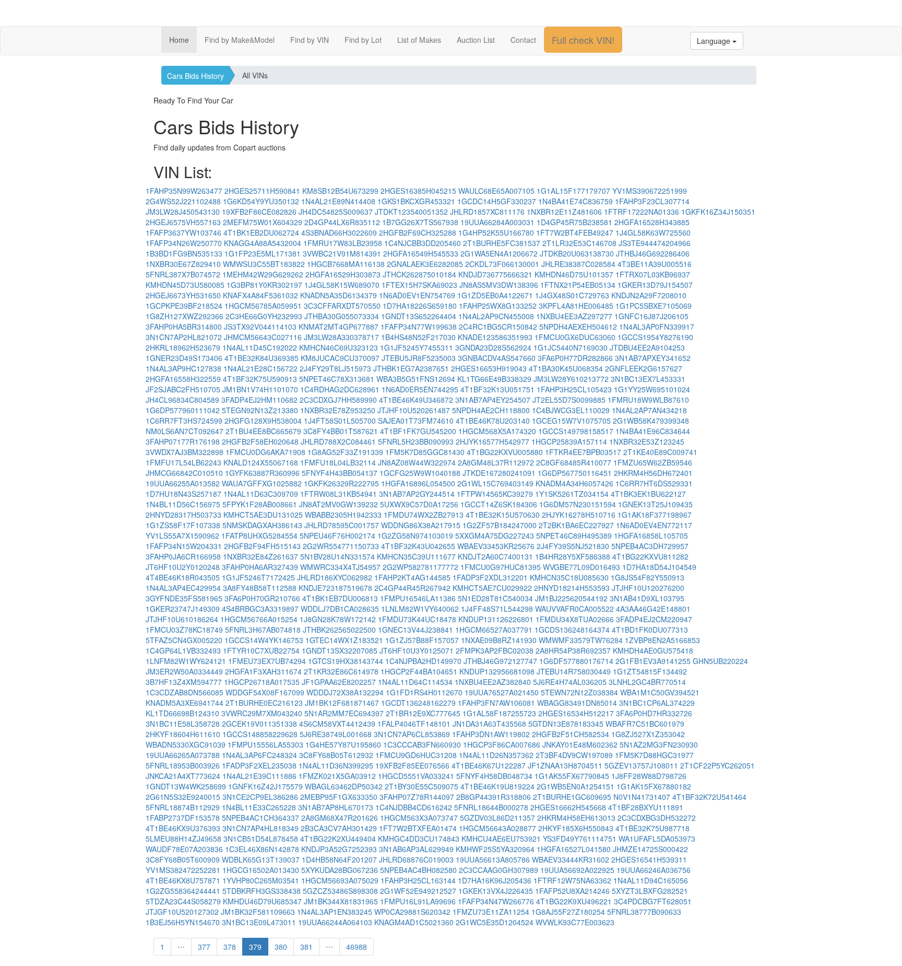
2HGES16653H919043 (489, 368)
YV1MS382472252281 (183, 870)
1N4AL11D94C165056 (650, 880)
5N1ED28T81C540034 (495, 598)
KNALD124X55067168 (260, 462)
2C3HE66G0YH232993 (263, 316)
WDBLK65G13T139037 (261, 859)
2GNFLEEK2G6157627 (643, 368)
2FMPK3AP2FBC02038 (494, 650)
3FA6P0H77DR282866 (575, 358)
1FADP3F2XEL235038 (259, 765)
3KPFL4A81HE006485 (576, 305)
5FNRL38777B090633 (644, 911)
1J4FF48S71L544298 (497, 608)
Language (714, 41)
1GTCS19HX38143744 (345, 661)
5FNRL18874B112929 (183, 807)
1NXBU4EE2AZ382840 (493, 682)
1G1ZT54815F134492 (650, 671)
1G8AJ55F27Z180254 (568, 911)
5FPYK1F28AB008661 (259, 504)
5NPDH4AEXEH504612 (578, 326)
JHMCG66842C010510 (184, 473)
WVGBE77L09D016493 (581, 567)
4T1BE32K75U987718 (652, 828)
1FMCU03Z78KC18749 (184, 629)
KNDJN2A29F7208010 (648, 295)
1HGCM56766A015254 (259, 619)
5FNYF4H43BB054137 (339, 473)
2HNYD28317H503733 (183, 514)
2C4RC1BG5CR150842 (498, 326)
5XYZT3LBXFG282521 (650, 891)
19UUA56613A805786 (493, 859)
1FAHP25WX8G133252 (498, 305)
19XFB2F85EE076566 (412, 765)
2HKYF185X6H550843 (575, 828)
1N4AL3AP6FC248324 (259, 755)
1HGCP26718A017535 (262, 682)
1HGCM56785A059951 (263, 305)
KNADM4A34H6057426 (574, 483)
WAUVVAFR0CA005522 (574, 608)
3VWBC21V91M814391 (342, 253)
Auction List (476, 39)
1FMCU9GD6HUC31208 (416, 755)
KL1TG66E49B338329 (494, 379)
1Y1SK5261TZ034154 (572, 493)
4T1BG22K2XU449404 (338, 838)
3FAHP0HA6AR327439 (260, 567)
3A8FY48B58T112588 (259, 588)
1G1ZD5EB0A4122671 (495, 295)
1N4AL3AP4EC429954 (183, 588)
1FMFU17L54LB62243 (183, 462)
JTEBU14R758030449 (574, 671)
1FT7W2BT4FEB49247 (574, 232)
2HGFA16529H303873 (343, 274)
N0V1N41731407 (641, 797)
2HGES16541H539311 (649, 859)
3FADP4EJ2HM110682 (259, 399)
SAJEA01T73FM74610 (416, 420)
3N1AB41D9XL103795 (647, 598)
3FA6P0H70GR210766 (262, 598)
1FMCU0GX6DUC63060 (575, 337)
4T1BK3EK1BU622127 (648, 493)
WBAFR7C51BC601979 (645, 723)
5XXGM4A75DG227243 (494, 535)
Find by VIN (309, 39)
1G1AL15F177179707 (573, 190)
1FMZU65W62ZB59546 (652, 462)
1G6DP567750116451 (575, 473)
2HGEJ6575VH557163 (183, 222)
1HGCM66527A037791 (493, 629)
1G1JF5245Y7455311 (416, 347)
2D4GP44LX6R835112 (342, 222)
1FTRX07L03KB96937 (652, 274)
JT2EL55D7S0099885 (569, 399)
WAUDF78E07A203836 (184, 849)
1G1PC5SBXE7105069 (653, 305)
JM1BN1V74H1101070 (260, 389)
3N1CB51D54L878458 (260, 838)
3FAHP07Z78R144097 (416, 797)
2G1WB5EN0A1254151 (575, 786)
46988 (356, 946)
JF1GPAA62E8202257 (339, 682)
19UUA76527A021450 (502, 692)
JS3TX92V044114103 (260, 326)
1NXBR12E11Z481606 (564, 211)
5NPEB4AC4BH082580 (418, 870)
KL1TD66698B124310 (182, 713)
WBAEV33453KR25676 (496, 546)
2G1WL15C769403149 (495, 483)
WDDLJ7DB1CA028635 (340, 608)
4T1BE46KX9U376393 (183, 828)
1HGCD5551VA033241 (416, 776)
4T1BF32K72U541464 (709, 797)
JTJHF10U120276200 (648, 588)
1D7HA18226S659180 (420, 305)
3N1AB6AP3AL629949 (416, 849)
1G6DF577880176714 (576, 661)
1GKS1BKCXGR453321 (416, 201)
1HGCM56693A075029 (339, 880)
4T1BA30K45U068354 (566, 368)
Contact (523, 39)
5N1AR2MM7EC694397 (344, 713)
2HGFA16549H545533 (420, 253)
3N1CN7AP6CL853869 (412, 734)
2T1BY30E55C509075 (421, 786)
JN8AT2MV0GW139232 (338, 504)
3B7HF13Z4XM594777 (184, 682)
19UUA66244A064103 (335, 922)
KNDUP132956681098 (497, 671)
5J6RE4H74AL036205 (570, 682)
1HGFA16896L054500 (418, 483)
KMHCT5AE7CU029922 (492, 588)
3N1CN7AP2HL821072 (184, 337)
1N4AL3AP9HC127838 (183, 368)
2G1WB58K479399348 (651, 420)
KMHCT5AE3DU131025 (263, 514)
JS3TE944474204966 (655, 243)
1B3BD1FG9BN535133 (184, 253)
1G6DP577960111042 (183, 410)
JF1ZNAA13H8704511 (565, 765)
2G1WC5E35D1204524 (494, 922)
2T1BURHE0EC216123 (264, 702)
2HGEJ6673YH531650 (183, 295)
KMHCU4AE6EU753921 (501, 838)
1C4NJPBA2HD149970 (423, 661)
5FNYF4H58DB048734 (494, 776)
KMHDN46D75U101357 (574, 274)
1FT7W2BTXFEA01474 (418, 828)
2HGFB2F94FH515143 (262, 546)
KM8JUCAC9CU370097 (340, 358)
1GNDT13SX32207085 (339, 650)
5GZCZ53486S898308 (340, 891)
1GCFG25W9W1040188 (419, 473)
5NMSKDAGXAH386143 (262, 525)
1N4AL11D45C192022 (259, 347)
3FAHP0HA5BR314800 (184, 326)
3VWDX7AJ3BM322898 (184, 452)
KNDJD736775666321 (495, 274)
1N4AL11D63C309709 (260, 493)
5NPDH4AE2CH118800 (491, 410)
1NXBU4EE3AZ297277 (574, 316)
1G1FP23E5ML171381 (262, 253)
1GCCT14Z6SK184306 (498, 504)
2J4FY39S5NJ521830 (573, 546)
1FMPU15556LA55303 (265, 744)
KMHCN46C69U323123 (338, 347)
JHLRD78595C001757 (341, 525)
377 (204, 946)
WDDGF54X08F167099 (264, 692)
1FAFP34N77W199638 (419, 326)
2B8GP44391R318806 (493, 797)
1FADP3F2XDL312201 (490, 577)
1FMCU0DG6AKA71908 (265, 452)
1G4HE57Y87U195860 (343, 744)
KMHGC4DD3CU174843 (418, 838)
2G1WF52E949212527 (418, 891)
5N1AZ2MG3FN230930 (659, 744)
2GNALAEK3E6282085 (425, 264)
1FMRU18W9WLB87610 (648, 399)
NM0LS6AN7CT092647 (184, 431)
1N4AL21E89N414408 (338, 201)
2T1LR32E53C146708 (579, 243)
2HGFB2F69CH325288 (417, 232)
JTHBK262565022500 (339, 629)
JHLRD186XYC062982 (334, 577)
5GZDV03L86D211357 (497, 817)
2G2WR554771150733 (341, 546)
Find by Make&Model (240, 39)
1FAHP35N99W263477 (184, 190)
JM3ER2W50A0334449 (184, 671)
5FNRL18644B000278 (491, 807)
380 (281, 946)
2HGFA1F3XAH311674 (263, 671)
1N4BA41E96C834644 (652, 431)
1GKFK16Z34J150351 (718, 211)
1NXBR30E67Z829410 (183, 264)
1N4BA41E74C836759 (575, 201)
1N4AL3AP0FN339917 (656, 326)
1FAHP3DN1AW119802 (491, 734)
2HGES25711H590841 (262, 190)
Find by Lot (363, 39)
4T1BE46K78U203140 (493, 420)
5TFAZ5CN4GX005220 (184, 640)
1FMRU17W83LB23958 (342, 243)
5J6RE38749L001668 (336, 734)
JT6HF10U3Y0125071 (416, 650)
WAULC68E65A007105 (496, 190)
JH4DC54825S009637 (336, 211)
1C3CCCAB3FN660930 (422, 744)
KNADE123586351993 (495, 337)
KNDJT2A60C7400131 (495, 556)
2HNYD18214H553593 (572, 588)
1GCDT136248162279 (418, 702)
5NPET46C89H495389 (574, 535)
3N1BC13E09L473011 (259, 922)
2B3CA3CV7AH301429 (339, 828)
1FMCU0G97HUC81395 (500, 567)
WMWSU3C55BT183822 (264, 264)
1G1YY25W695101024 (652, 389)
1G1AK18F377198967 (655, 514)
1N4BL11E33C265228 (259, 807)
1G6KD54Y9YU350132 (261, 201)
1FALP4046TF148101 (413, 723)
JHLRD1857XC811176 (487, 211)
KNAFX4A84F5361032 (260, 295)
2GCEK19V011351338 (259, 723)
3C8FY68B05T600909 (183, 859)
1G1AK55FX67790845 (572, 776)
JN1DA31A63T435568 (489, 723)
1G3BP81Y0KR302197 (264, 285)
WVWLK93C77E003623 (575, 922)
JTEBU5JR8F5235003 (419, 358)
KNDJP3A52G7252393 (339, 849)
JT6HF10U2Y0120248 (183, 567)
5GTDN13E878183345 (565, 723)
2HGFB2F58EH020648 (260, 441)
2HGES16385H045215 (418, 190)
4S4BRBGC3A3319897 (260, 608)
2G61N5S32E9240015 (183, 797)
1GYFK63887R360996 (262, 473)
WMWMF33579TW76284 (581, 640)
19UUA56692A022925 (577, 870)
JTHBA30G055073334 (341, 316)
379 (255, 946)
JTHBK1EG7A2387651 (411, 368)
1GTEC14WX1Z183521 (344, 640)
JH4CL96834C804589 (182, 399)
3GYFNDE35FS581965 (184, 598)
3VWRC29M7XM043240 (261, 713)
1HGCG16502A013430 (260, 870)
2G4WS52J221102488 (183, 201)
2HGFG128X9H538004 (263, 420)
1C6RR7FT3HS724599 (184, 420)
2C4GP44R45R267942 (412, 588)
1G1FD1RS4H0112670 (424, 692)
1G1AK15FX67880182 (653, 786)
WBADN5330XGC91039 (185, 744)
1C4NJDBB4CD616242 (413, 807)
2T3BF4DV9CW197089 (574, 755)
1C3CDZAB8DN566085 (184, 692)
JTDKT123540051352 (411, 211)
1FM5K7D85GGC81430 (425, 452)
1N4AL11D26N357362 (496, 755)
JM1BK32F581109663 (258, 911)
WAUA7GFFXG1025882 (262, 483)
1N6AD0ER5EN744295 (420, 389)
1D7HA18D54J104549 (659, 567)
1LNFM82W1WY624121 (186, 661)
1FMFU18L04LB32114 (338, 462)
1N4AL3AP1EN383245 (334, 911)
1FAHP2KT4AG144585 (412, 577)
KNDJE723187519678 (335, 588)
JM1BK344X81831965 (341, 901)
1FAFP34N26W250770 (184, 243)
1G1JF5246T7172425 (258, 577)
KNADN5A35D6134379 (338, 295)
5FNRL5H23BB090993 (416, 441)
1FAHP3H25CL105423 (574, 389)
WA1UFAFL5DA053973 (657, 838)
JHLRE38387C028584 (578, 264)
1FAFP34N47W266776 (496, 901)
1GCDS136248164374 (572, 629)
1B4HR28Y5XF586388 (572, 556)
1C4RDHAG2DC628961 (339, 389)
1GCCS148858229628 (260, 734)
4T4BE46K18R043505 (183, 577)
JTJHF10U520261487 (413, 410)
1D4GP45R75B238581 (574, 222)
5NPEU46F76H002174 (337, 535)
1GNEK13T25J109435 (655, 504)
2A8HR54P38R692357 (573, 650)
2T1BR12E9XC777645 (423, 713)
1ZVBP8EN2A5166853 (662, 640)
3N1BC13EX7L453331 (648, 379)
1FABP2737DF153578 (183, 817)
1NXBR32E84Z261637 (260, 556)
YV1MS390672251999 (649, 190)
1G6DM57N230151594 (577, 504)
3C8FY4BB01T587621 (340, 431)
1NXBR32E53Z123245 (646, 441)
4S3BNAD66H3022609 (339, 232)
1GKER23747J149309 (183, 608)
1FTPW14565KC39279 (495, 493)
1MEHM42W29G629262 (262, 274)
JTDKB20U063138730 (577, 253)
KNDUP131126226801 (495, 619)
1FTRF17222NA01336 (641, 211)
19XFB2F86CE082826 (259, 211)
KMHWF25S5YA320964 (495, 849)
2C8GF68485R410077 (573, 462)
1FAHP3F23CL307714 (652, 201)
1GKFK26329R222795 (341, 483)
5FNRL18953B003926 (183, 765)
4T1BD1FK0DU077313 (650, 629)
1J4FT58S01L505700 (340, 420)
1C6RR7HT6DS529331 (654, 483)
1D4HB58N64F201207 (339, 859)
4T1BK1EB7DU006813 (340, 598)
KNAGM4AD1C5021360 (414, 922)
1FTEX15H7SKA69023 (419, 285)
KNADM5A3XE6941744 (184, 702)
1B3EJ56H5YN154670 (183, 922)
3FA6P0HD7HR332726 (654, 713)
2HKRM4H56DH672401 (653, 473)
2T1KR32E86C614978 (341, 671)
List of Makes (419, 39)
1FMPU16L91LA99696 (418, 901)
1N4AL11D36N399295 (336, 765)
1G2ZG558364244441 (183, 891)
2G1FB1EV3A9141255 (653, 661)
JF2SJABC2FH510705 (183, 389)
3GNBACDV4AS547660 (497, 358)
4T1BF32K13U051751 (497, 389)
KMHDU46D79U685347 (262, 901)
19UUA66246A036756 (653, 870)
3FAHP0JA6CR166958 (183, 556)
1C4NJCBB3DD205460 (422, 243)
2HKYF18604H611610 (183, 734)
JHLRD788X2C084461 (338, 441)
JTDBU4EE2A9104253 (647, 347)
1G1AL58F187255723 (499, 713)
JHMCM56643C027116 (263, 337)
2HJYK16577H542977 (492, 441)
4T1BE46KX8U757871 (183, 880)
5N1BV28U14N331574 (337, 556)
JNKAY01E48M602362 (580, 744)
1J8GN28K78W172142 (338, 619)
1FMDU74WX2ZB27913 (424, 514)
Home (179, 39)
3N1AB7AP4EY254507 (492, 399)
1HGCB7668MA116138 (346, 264)
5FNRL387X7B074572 (183, 274)
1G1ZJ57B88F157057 (422, 640)
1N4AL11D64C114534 (415, 682)
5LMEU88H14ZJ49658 (183, 838)
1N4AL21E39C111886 (259, 776)
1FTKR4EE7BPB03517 (583, 452)
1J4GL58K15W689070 (341, 285)
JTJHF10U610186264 (182, 619)
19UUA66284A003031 (497, 222)
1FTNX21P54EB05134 (577, 285)
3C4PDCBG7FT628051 (653, 901)
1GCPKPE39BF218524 (184, 305)
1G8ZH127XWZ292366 (184, 316)
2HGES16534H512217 (576, 713)
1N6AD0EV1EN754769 (417, 295)
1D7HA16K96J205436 (494, 880)
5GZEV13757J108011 (641, 765)
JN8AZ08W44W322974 (417, 462)
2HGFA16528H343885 (652, 222)
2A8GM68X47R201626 (339, 817)
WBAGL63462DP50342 (344, 786)
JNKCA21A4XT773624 (183, 776)
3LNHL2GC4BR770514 (647, 682)
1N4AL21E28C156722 (260, 368)
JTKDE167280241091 (499, 473)
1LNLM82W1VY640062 (420, 608)
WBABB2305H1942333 (343, 514)
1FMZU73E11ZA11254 (491, 911)
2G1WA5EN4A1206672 (499, 253)
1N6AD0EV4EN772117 (654, 525)
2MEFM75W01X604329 (262, 222)
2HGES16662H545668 (568, 807)
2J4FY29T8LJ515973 (335, 368)
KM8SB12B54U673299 (340, 190)
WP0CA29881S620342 (412, 911)
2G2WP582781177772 (420, 567)
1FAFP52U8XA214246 (572, 891)
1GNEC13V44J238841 (415, 629)
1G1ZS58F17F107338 (183, 525)
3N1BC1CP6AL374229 (657, 702)
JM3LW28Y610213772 (571, 379)
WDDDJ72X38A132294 (345, 692)
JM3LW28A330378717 (341, 337)
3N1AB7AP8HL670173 (335, 807)
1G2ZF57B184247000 (499, 525)
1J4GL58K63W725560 (653, 232)
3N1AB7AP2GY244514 (417, 493)
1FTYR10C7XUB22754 (261, 650)
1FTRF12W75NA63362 (572, 880)
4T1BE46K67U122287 (489, 765)
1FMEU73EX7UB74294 (267, 661)
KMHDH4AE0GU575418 (653, 650)
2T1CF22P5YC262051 (717, 765)
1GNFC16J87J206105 (651, 316)
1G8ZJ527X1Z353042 (648, 734)
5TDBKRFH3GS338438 (261, 891)
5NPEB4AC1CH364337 (260, 817)
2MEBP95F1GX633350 (338, 797)
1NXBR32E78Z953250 (337, 410)
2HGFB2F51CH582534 (570, 734)
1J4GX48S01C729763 (572, 295)
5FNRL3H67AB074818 (263, 629)
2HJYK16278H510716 (578, 514)
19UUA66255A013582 (183, 483)
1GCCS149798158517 (575, 431)
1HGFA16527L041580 (574, 849)
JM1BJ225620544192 (571, 598)
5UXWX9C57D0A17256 (419, 504)
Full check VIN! (583, 39)
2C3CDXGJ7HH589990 (338, 399)
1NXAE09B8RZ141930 (499, 640)
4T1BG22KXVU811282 (650, 556)
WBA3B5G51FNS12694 (415, 379)
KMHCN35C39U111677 (416, 556)
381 (306, 946)
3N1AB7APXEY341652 (653, 358)
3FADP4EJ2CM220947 (654, 619)
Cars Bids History (195, 76)
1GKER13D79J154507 (655, 285)
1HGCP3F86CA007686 (501, 744)
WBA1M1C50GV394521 (659, 692)
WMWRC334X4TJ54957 (340, 567)
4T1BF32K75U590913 (260, 379)
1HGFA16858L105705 (651, 535)
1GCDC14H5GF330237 (496, 201)
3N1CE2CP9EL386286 (260, 797)
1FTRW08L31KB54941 (338, 493)
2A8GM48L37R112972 (496, 462)
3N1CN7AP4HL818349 (260, 828)
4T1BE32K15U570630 (503, 514)
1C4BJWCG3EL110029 (571, 410)
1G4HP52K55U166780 (496, 232)
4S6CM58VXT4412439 (337, 723)
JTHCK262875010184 (419, 274)
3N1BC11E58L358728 (183, 723)
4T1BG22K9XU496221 (574, 901)
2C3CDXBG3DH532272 (657, 817)
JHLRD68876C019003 (416, 859)
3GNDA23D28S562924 (493, 347)
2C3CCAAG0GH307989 (498, 870)
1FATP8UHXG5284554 (259, 535)
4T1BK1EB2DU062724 (261, 232)
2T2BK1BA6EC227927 (576, 525)
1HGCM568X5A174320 (497, 431)
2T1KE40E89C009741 (660, 452)
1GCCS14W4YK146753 (263, 640)
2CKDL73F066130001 (502, 264)
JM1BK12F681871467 (342, 702)
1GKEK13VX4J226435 (495, 891)
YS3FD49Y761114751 (579, 838)
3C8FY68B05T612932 (336, 755)
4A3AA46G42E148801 (653, 608)
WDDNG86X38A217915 (420, 525)
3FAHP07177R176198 (183, 441)
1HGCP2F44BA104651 (419, 671)
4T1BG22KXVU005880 (505, 452)
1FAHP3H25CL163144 (418, 880)
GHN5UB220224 (720, 661)
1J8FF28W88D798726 (648, 776)
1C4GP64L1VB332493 (183, 650)
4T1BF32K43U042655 (418, 546)
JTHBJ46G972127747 (500, 661)
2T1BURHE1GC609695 (572, 797)
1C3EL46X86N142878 (262, 849)
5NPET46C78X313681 (336, 379)
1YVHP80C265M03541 (260, 880)
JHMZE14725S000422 (650, 849)
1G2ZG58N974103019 (415, 535)
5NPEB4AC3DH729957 (650, 546)
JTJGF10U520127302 (182, 911)
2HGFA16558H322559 (183, 379)
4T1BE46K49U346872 (416, 399)
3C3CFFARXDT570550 (342, 305)
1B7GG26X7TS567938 (420, 222)
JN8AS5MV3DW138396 (498, 285)
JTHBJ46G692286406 (653, 253)
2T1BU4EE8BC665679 (263, 431)
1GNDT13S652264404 (418, 316)
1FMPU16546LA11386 (418, 598)
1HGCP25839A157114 (569, 441)
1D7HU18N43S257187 (183, 493)
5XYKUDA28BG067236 (339, 870)
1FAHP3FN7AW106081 (496, 702)
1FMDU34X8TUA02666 (575, 619)
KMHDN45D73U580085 (185, 285)
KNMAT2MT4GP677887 (338, 326)
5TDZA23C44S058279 (183, 901)
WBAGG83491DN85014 (577, 702)
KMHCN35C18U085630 (569, 577)
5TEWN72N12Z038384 (579, 692)
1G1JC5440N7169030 (570, 347)
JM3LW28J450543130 (183, 211)
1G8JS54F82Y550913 (647, 577)
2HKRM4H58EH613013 (576, 817)
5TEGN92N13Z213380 (260, 410)
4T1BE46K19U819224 (497, 786)
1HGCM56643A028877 (497, 828)
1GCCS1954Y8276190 (655, 337)
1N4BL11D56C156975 (183, 504)
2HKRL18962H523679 (183, 347)
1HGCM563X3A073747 (419, 817)
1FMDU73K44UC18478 (417, 619)
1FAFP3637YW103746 (183, 232)
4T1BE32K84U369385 (261, 358)
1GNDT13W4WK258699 (186, 786)
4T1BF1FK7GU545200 (418, 431)
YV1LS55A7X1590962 (182, 535)
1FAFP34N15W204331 (184, 546)
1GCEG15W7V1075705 (571, 420)
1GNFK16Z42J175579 (265, 786)
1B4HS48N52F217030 (418, 337)
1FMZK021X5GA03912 (337, 776)
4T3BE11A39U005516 (655, 264)
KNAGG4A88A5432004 (262, 243)
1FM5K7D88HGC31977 (654, 755)
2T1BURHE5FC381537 (501, 243)
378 (229, 946)
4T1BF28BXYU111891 (645, 807)
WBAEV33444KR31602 (570, 859)
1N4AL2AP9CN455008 (496, 316)
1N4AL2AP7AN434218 (649, 410)
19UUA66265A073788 (183, 755)
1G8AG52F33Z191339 (345, 452)
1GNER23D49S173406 (184, 358)
